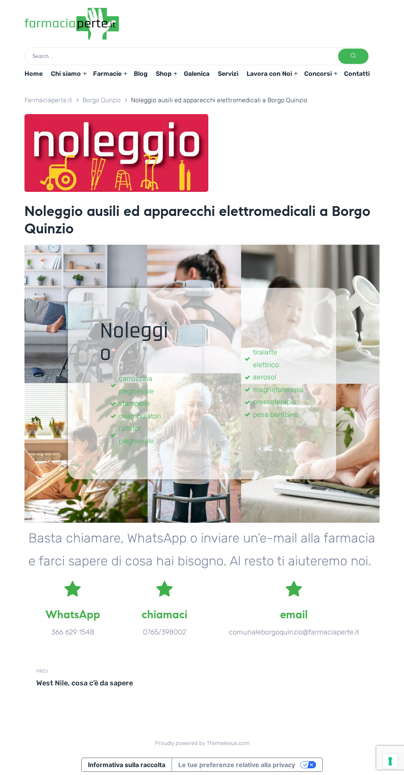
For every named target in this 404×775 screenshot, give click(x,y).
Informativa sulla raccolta (126, 765)
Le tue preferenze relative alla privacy (236, 765)
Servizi (228, 73)
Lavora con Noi (269, 73)
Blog (141, 73)
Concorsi (318, 73)
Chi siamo (66, 73)
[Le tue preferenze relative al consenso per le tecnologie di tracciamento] (390, 761)
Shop (164, 73)
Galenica (196, 73)
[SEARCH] (353, 56)
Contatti (357, 73)
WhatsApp (72, 614)
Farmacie (107, 73)
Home (33, 73)
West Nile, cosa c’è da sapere (117, 677)
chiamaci (164, 614)
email (294, 614)
